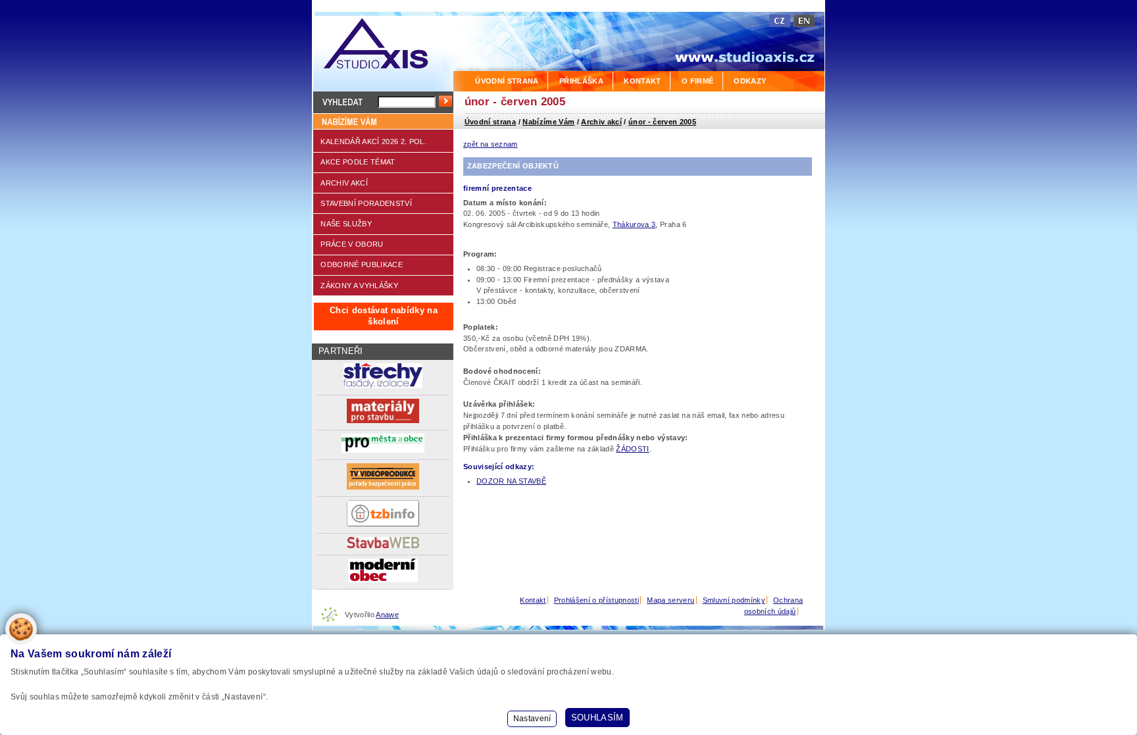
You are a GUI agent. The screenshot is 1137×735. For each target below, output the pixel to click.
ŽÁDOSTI (632, 449)
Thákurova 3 (634, 224)
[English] (804, 20)
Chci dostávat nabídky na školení (384, 315)
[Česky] (779, 20)
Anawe (387, 615)
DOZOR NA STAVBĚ (511, 481)
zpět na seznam (490, 144)
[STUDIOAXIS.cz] (382, 45)
